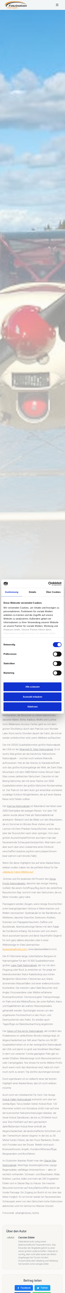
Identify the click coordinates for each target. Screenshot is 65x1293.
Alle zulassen (32, 686)
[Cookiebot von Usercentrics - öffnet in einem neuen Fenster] (48, 584)
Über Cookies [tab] (53, 592)
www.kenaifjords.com (15, 949)
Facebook (26, 1288)
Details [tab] (32, 592)
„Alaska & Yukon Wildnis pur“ (18, 871)
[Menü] (57, 5)
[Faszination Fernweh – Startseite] (16, 5)
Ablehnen (32, 706)
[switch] (57, 654)
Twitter (44, 1288)
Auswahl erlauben (32, 696)
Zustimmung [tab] (11, 592)
